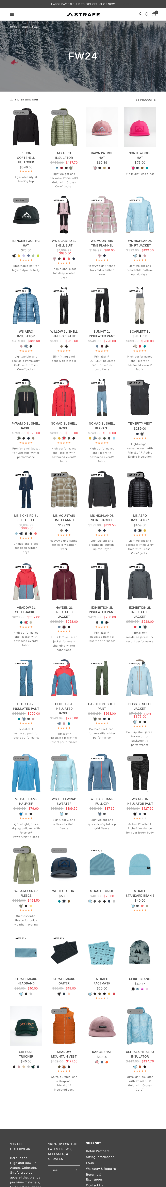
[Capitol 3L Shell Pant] (102, 678)
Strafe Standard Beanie (140, 893)
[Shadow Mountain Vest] (64, 1026)
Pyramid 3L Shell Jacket (26, 426)
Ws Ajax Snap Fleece (26, 893)
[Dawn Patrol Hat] (102, 127)
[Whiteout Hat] (64, 865)
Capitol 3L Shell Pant (102, 706)
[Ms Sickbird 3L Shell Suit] (26, 489)
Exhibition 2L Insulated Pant (102, 610)
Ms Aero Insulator (64, 155)
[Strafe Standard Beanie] (140, 865)
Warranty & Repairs (101, 1169)
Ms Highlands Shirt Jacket (102, 518)
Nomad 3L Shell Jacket (64, 426)
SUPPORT (93, 1143)
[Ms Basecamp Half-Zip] (26, 773)
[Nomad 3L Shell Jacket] (64, 397)
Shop (24, 26)
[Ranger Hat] (102, 1026)
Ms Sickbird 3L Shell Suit (26, 518)
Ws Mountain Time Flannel (102, 243)
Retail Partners (98, 1151)
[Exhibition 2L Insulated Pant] (102, 581)
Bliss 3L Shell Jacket (139, 706)
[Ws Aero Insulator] (26, 306)
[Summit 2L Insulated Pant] (102, 306)
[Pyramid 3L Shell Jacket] (26, 397)
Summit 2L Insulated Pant (102, 334)
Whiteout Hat (64, 891)
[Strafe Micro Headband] (26, 953)
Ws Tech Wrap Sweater (64, 801)
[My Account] (140, 14)
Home (13, 26)
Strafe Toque (102, 891)
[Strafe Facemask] (102, 953)
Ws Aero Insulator (26, 334)
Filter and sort (27, 99)
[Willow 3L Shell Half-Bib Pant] (64, 306)
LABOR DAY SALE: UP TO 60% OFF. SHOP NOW (83, 4)
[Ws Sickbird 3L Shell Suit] (64, 215)
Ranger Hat (102, 1052)
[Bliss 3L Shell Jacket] (140, 678)
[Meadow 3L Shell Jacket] (26, 581)
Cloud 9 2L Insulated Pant (26, 706)
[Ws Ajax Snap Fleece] (26, 865)
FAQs (90, 1163)
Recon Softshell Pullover (26, 157)
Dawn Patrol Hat (102, 155)
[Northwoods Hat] (140, 127)
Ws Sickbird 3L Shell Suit (64, 243)
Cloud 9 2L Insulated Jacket (64, 708)
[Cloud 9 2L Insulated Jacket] (64, 678)
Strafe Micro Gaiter (64, 981)
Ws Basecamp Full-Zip (102, 801)
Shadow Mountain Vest (64, 1054)
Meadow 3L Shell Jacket (26, 610)
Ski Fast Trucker (26, 1054)
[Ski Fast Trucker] (26, 1026)
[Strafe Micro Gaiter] (64, 953)
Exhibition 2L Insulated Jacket (140, 612)
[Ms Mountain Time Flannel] (64, 489)
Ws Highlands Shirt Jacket (140, 243)
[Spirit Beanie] (140, 953)
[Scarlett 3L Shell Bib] (140, 306)
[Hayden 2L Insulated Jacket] (64, 581)
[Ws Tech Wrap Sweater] (64, 773)
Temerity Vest (140, 423)
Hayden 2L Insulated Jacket (64, 612)
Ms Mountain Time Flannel (64, 518)
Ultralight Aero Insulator (140, 1054)
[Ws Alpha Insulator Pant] (140, 773)
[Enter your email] (76, 1170)
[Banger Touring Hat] (26, 215)
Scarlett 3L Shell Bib (140, 334)
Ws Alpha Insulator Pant (140, 801)
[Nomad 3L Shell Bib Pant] (102, 397)
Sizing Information (100, 1157)
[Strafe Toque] (102, 865)
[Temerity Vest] (140, 397)
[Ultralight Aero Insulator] (140, 1026)
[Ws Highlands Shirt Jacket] (140, 215)
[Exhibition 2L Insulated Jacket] (140, 581)
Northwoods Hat (140, 155)
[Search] (147, 14)
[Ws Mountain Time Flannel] (102, 215)
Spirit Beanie (140, 979)
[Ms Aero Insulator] (64, 127)
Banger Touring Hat (26, 243)
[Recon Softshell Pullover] (26, 127)
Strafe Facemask (102, 981)
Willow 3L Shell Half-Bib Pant (64, 334)
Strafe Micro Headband (26, 981)
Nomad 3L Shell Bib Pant (102, 426)
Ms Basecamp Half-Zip (26, 801)
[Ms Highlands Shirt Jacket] (102, 489)
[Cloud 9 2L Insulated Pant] (26, 678)
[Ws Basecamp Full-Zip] (102, 773)
